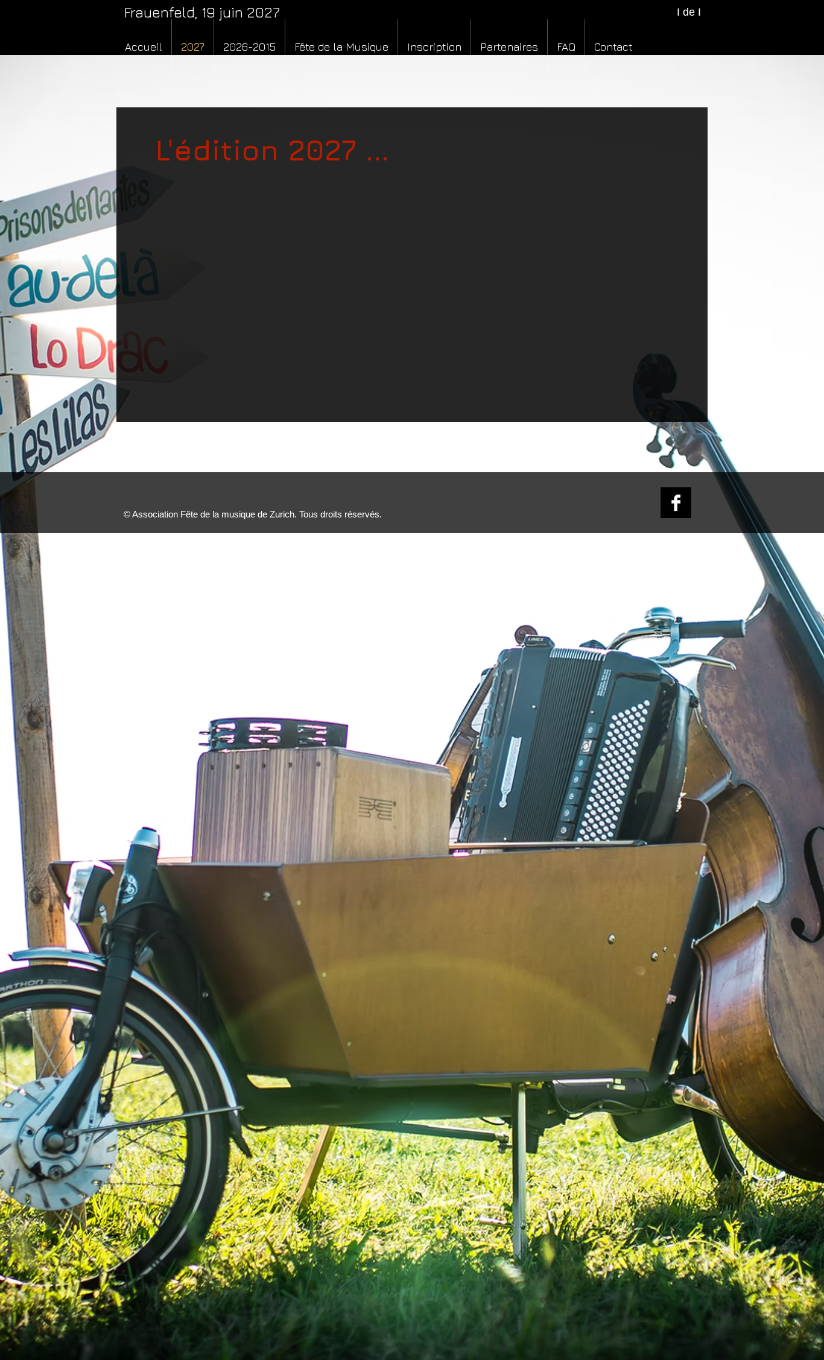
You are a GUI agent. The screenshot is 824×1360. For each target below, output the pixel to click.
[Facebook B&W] (676, 502)
